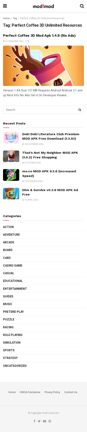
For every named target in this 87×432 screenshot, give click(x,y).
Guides (8, 296)
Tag (15, 18)
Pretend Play (13, 311)
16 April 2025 (31, 200)
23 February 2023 (14, 41)
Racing (8, 327)
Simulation (11, 342)
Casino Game (12, 265)
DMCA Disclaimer (30, 392)
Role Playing (12, 335)
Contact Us (70, 392)
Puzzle (8, 319)
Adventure (11, 234)
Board (8, 250)
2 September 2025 (33, 181)
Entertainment (15, 288)
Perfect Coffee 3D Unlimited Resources (42, 18)
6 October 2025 (32, 163)
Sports (9, 350)
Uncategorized (15, 365)
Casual (8, 273)
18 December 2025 (34, 144)
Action (8, 227)
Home (6, 18)
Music (7, 304)
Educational (13, 280)
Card (7, 257)
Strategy (10, 358)
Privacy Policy (52, 392)
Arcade (8, 242)
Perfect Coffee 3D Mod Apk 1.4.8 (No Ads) (39, 35)
